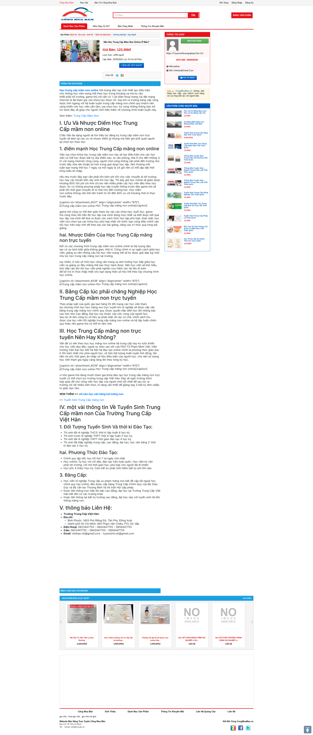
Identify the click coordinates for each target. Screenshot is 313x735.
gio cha (63, 716)
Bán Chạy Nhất (125, 26)
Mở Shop (224, 2)
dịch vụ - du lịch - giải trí (81, 35)
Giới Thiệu (110, 711)
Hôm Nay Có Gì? (101, 26)
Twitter (117, 75)
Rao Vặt (84, 2)
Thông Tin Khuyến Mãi (152, 26)
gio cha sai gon (89, 716)
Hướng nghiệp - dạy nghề (124, 35)
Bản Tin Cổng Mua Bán (106, 2)
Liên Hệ (231, 711)
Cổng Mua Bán (67, 2)
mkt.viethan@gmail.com (181, 70)
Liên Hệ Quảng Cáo (206, 711)
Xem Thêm (247, 598)
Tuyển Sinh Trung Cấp (84, 399)
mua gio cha (74, 716)
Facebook (240, 728)
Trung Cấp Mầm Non (86, 115)
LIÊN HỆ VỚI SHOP (131, 65)
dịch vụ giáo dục (103, 35)
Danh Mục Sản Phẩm (74, 26)
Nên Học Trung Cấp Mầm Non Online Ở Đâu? (126, 42)
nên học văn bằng (101, 394)
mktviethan (174, 66)
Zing (122, 75)
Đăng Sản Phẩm (242, 15)
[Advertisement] (110, 560)
